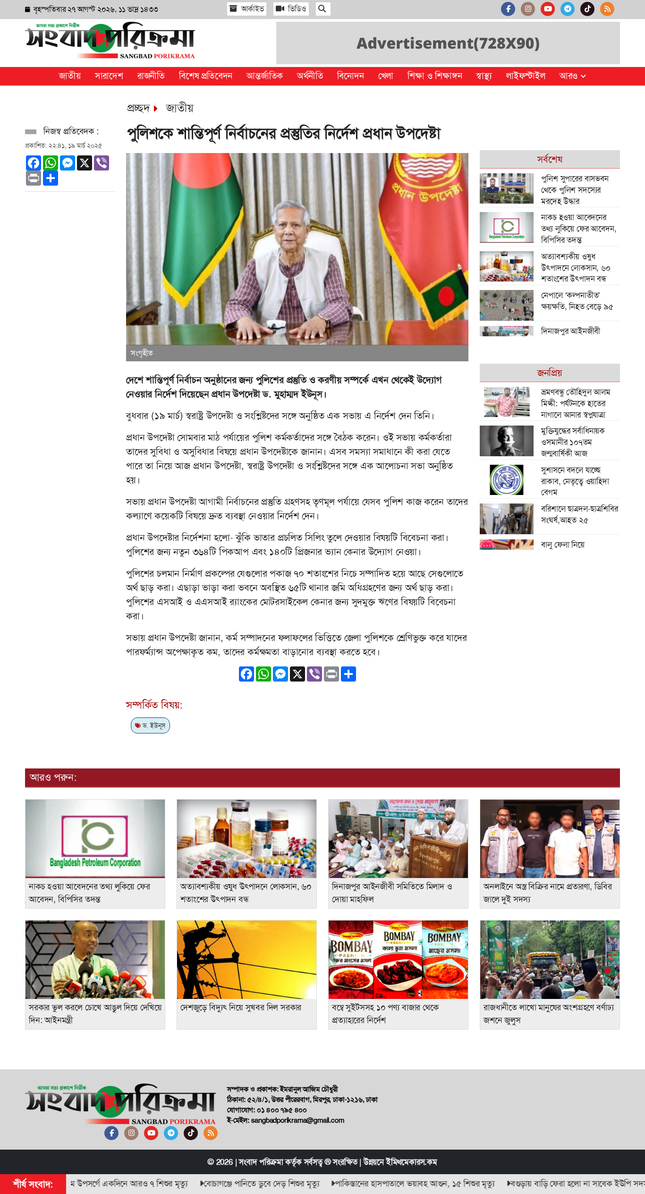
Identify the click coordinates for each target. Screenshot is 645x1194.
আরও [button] (570, 76)
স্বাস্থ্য (484, 76)
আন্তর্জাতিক (264, 76)
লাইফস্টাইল (525, 76)
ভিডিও (296, 9)
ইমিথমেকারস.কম (411, 1162)
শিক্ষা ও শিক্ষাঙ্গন (434, 76)
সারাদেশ (109, 76)
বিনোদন (350, 76)
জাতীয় (69, 76)
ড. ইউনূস (153, 725)
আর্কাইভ (251, 9)
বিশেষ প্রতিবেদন (205, 76)
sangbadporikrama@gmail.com (297, 1120)
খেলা (386, 76)
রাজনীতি (151, 76)
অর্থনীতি (310, 76)
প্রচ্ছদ (138, 108)
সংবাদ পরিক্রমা (261, 1162)
